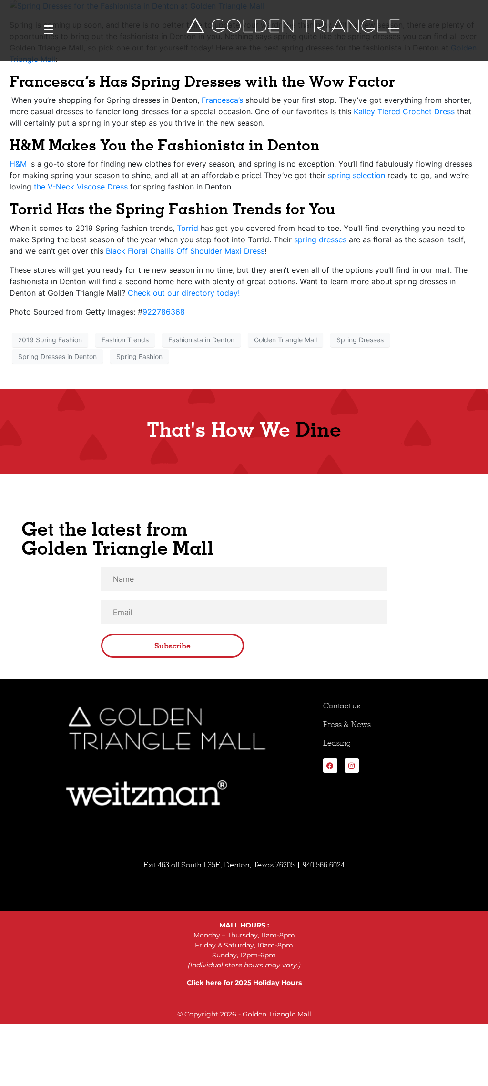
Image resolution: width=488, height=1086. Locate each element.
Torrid (187, 228)
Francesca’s (222, 100)
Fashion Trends (125, 340)
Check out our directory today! (184, 293)
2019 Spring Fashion (50, 340)
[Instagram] (352, 765)
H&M (18, 164)
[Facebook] (330, 765)
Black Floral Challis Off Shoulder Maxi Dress (185, 251)
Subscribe (172, 645)
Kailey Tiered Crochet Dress (404, 111)
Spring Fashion (139, 356)
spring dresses (320, 239)
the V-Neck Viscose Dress (81, 186)
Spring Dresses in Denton (57, 356)
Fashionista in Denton (201, 340)
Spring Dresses (360, 340)
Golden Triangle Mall (285, 340)
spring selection (356, 175)
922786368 (163, 312)
